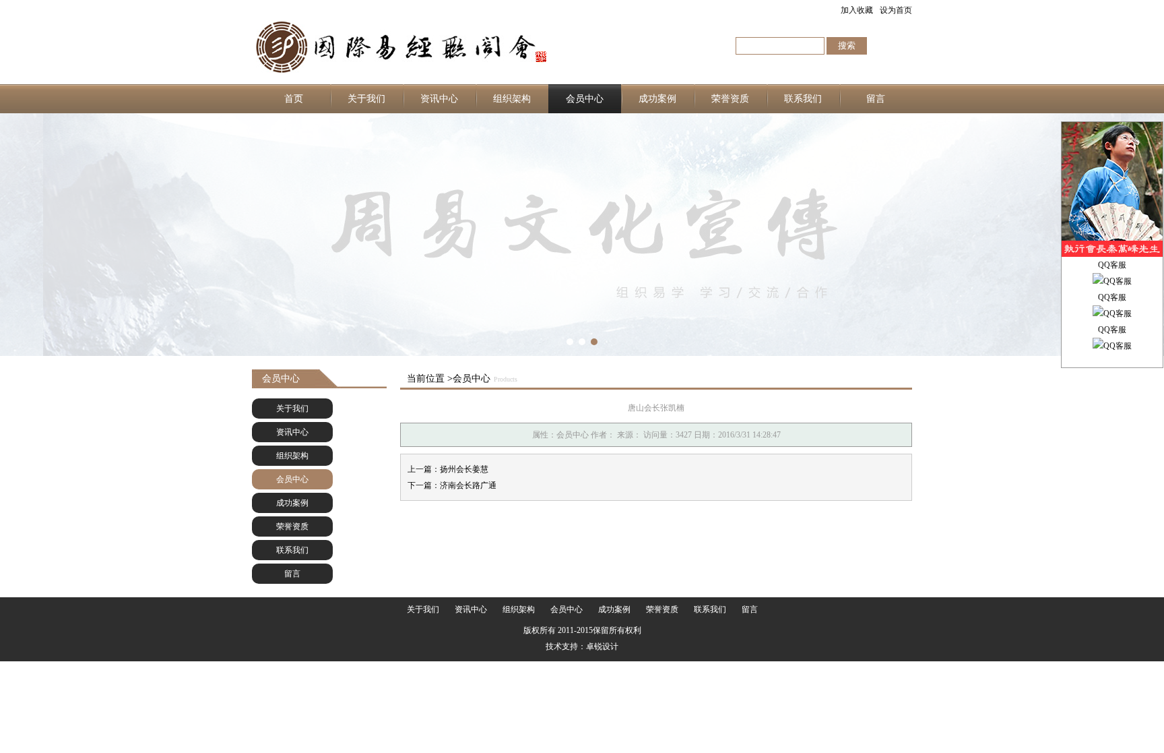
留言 (875, 99)
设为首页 (896, 10)
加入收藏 (857, 10)
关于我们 (366, 99)
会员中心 (585, 99)
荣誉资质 (730, 99)
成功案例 (657, 99)
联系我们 (803, 99)
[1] (582, 234)
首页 (293, 99)
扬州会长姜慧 (464, 469)
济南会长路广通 (468, 485)
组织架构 (512, 99)
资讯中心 (439, 99)
